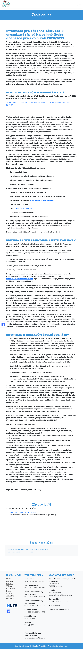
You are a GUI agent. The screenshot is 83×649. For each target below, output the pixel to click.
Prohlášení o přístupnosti (58, 646)
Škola (8, 579)
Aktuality (10, 596)
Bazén (8, 591)
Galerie (9, 593)
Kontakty (10, 598)
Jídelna (9, 586)
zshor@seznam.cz (24, 208)
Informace (10, 589)
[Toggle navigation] (80, 4)
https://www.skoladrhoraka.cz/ (43, 200)
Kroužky (9, 584)
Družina (9, 581)
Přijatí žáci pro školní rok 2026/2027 (24, 512)
